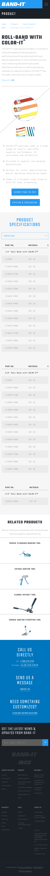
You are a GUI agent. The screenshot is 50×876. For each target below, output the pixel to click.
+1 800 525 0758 (39, 821)
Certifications (38, 793)
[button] (25, 235)
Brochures (5, 819)
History (20, 812)
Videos (4, 823)
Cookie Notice (38, 867)
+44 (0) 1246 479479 (29, 665)
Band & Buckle (29, 24)
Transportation (6, 785)
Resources (5, 807)
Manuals (4, 816)
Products (14, 24)
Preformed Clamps (24, 791)
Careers (20, 828)
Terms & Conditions (25, 871)
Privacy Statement (25, 867)
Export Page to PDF (25, 192)
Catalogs (4, 812)
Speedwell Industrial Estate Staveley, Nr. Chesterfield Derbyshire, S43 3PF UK (40, 837)
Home (3, 24)
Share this (7, 80)
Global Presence (23, 819)
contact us (25, 689)
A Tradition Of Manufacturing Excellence (39, 782)
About (20, 807)
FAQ (3, 826)
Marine (4, 789)
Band (3, 28)
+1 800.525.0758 (27, 661)
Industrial (5, 782)
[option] (25, 108)
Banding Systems (23, 778)
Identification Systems (25, 787)
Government (6, 778)
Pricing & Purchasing (25, 202)
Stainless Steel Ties (24, 794)
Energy (4, 775)
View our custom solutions (25, 713)
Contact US (37, 807)
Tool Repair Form (39, 854)
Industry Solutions (8, 770)
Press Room (22, 816)
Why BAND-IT (38, 770)
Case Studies (6, 830)
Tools (19, 798)
